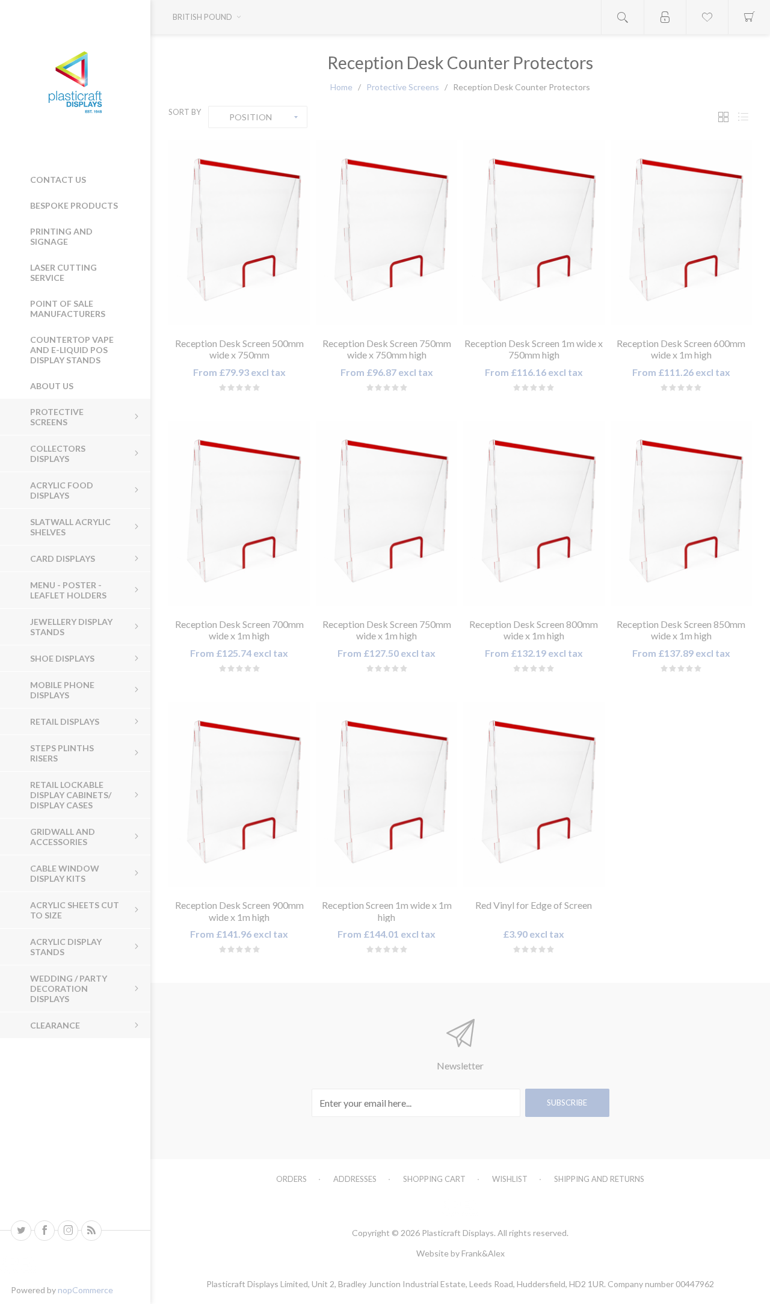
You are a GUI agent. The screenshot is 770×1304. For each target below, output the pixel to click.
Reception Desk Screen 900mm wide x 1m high (239, 910)
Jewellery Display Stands (71, 627)
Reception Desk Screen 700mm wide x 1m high (239, 629)
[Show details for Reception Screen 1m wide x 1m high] (386, 794)
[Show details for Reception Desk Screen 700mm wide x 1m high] (239, 513)
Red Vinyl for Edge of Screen (533, 905)
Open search (623, 17)
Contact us (58, 179)
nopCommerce (85, 1290)
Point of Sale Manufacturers (67, 308)
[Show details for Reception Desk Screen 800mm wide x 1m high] (534, 513)
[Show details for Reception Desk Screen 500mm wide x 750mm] (239, 232)
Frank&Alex (483, 1253)
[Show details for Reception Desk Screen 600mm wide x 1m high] (681, 232)
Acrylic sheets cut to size (74, 910)
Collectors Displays (57, 453)
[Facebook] (44, 1230)
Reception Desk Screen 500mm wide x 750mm (239, 348)
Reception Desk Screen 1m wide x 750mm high (533, 348)
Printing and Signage (61, 236)
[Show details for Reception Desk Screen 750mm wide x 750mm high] (386, 232)
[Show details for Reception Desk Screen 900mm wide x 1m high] (239, 794)
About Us (51, 386)
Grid (723, 117)
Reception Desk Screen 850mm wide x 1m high (681, 629)
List (743, 117)
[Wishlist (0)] (707, 17)
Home (341, 87)
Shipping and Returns (599, 1179)
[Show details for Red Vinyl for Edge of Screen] (534, 794)
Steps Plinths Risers (62, 753)
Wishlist (510, 1179)
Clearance (55, 1025)
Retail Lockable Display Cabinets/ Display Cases (70, 795)
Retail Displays (64, 721)
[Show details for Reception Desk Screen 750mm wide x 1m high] (386, 513)
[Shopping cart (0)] (749, 17)
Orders (291, 1179)
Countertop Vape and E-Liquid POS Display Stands (72, 349)
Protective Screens (57, 417)
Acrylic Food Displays (61, 490)
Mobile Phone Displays (62, 690)
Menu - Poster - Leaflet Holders (68, 590)
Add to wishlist (225, 313)
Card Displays (62, 558)
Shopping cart (434, 1179)
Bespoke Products (74, 205)
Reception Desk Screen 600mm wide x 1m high (681, 348)
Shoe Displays (62, 658)
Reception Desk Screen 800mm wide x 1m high (533, 629)
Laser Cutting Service (63, 272)
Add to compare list (253, 313)
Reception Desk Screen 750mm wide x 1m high (386, 629)
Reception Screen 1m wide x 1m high (387, 910)
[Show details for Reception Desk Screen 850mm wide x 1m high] (681, 513)
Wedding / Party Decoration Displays (68, 988)
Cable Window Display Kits (64, 873)
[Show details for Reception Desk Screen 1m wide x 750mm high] (534, 232)
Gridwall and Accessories (62, 836)
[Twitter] (21, 1230)
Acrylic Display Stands (66, 946)
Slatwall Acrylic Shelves (70, 527)
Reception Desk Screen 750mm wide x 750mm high (386, 348)
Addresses (355, 1179)
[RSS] (91, 1230)
